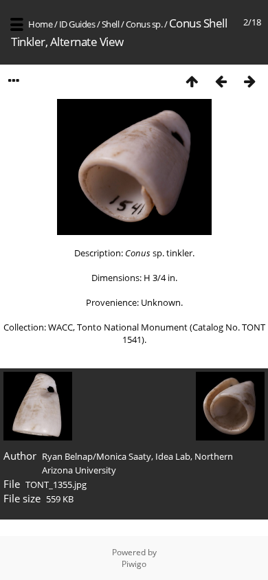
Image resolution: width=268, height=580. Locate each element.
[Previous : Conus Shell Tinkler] (220, 80)
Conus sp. (144, 24)
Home (40, 24)
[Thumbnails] (191, 80)
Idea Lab (172, 456)
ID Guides (77, 24)
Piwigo (134, 564)
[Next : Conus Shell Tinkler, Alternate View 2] (249, 80)
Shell (111, 24)
